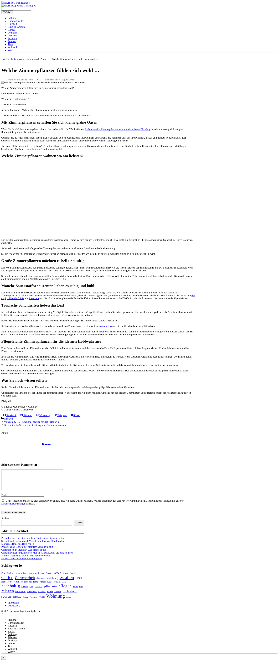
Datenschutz (14, 605)
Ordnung (12, 32)
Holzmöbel (26, 581)
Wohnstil (12, 47)
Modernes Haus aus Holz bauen (17, 544)
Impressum (13, 602)
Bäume (41, 573)
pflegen (65, 585)
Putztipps (12, 38)
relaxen (7, 590)
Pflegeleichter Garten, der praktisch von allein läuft (27, 546)
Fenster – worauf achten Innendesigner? (21, 558)
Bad (3, 573)
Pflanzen (12, 35)
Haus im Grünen (16, 26)
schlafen (42, 591)
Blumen (32, 573)
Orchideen (38, 587)
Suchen (5, 518)
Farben (57, 573)
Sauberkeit (32, 591)
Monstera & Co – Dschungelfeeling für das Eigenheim (31, 421)
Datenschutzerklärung (12, 503)
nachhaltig (10, 585)
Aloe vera (34, 298)
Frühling (12, 18)
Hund (35, 582)
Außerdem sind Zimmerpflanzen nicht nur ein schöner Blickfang (117, 129)
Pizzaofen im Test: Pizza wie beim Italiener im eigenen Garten (32, 538)
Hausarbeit (6, 581)
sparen (6, 596)
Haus (79, 578)
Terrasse (17, 596)
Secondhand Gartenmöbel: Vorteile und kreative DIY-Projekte (32, 541)
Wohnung (55, 596)
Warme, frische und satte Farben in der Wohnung (26, 555)
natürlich (24, 587)
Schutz (50, 591)
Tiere (10, 44)
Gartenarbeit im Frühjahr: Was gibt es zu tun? (24, 549)
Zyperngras (106, 326)
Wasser (42, 597)
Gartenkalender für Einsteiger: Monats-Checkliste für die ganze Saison (37, 552)
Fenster (73, 573)
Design (48, 573)
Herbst (11, 29)
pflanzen (50, 586)
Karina (47, 444)
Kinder (43, 582)
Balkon (10, 573)
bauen (19, 573)
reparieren (20, 591)
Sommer (12, 41)
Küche (56, 581)
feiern (65, 573)
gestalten (65, 577)
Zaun (68, 597)
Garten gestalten (16, 21)
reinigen (78, 586)
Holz (16, 581)
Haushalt (12, 23)
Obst (31, 587)
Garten (7, 577)
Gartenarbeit (25, 577)
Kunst (49, 582)
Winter (11, 50)
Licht (64, 582)
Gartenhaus (40, 578)
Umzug (25, 597)
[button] (2, 614)
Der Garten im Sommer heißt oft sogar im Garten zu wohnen (35, 425)
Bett (24, 573)
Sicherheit (70, 591)
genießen (51, 578)
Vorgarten (33, 597)
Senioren (57, 592)
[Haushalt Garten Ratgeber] (15, 2)
